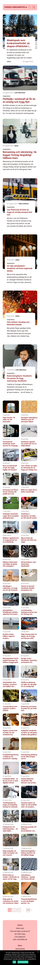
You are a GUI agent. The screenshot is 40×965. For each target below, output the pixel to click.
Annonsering (20, 949)
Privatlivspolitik (22, 962)
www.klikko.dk (22, 939)
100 (28, 910)
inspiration (6, 96)
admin (9, 61)
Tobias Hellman (23, 204)
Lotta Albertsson (19, 92)
